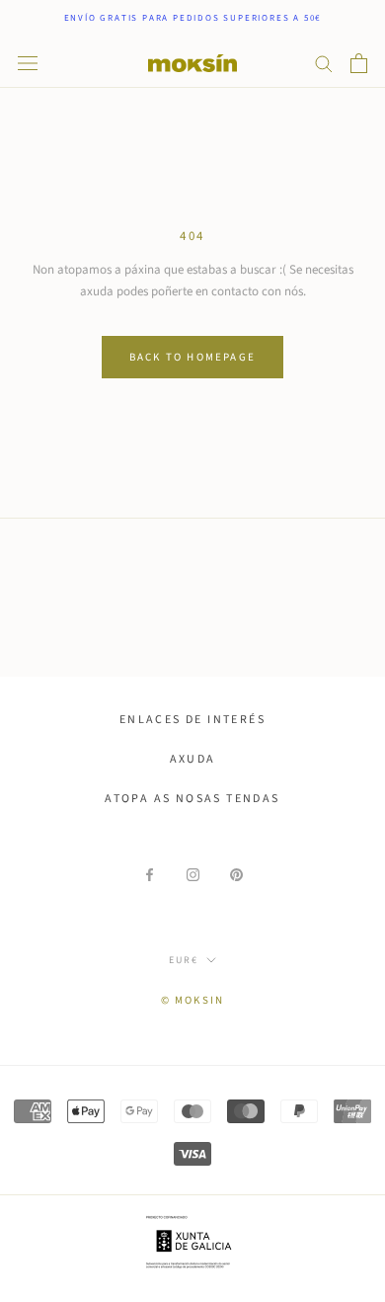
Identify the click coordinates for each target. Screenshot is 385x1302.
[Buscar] (324, 62)
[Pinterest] (236, 874)
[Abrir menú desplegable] (28, 63)
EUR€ (183, 960)
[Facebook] (149, 874)
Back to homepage (192, 357)
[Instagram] (193, 874)
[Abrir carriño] (358, 63)
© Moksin (193, 1000)
